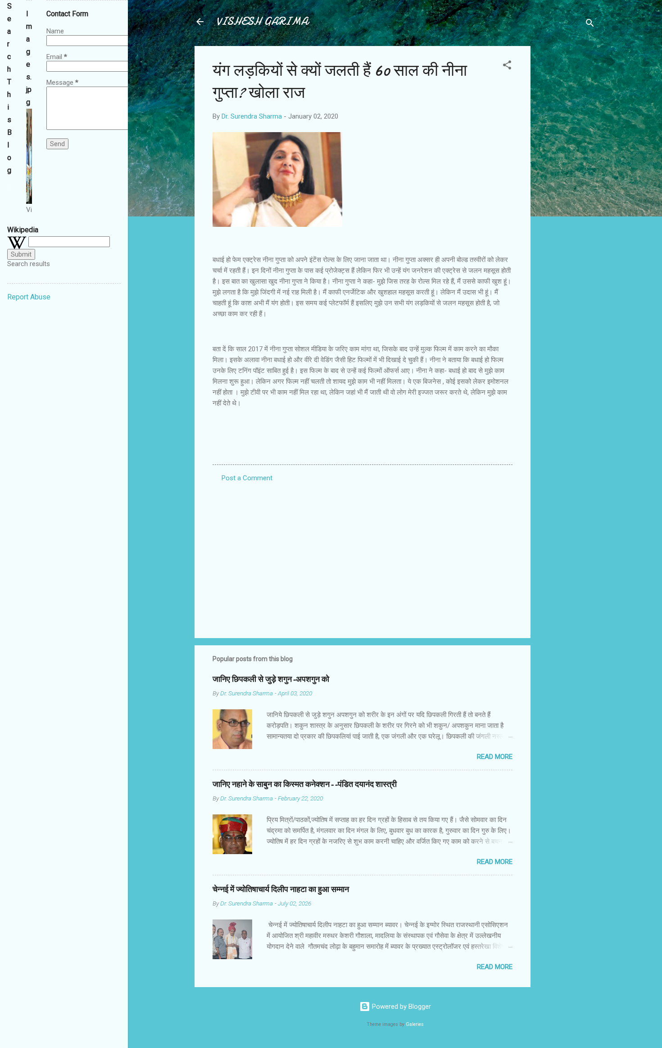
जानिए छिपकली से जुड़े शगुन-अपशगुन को (271, 679)
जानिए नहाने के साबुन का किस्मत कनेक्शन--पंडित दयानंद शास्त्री (305, 784)
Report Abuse (28, 297)
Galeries (415, 1024)
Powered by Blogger (400, 1006)
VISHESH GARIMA (262, 21)
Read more (494, 757)
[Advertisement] (566, 181)
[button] (507, 67)
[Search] (590, 24)
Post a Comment (247, 478)
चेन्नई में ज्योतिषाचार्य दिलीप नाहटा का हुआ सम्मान (281, 889)
